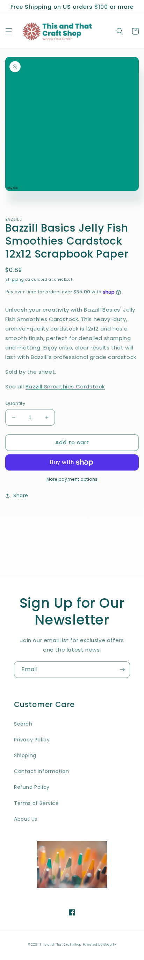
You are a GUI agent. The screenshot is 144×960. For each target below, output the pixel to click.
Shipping (14, 279)
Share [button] (20, 495)
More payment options (72, 479)
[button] (8, 31)
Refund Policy (32, 787)
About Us (25, 818)
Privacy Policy (32, 739)
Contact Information (41, 771)
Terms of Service (36, 803)
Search (23, 723)
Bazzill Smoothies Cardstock (65, 386)
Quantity (15, 403)
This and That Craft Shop (60, 944)
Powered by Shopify (99, 944)
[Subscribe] (122, 669)
